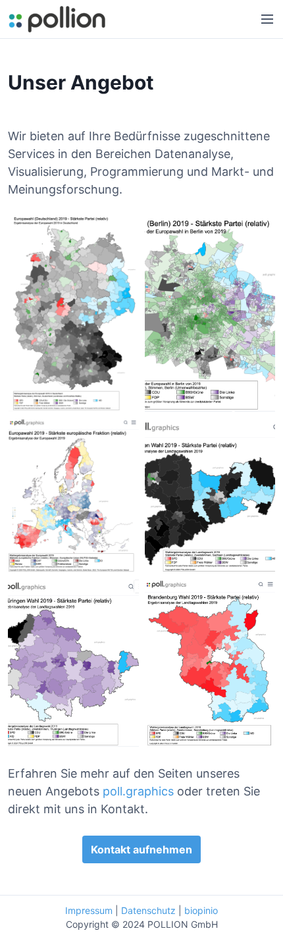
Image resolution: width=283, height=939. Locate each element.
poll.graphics (138, 791)
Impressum (89, 910)
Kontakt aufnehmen (141, 849)
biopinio (201, 910)
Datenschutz (148, 910)
